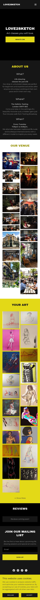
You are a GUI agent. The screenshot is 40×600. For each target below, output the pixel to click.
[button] (35, 4)
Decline (10, 595)
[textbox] (20, 549)
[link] (11, 5)
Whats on (20, 39)
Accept (29, 595)
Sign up (20, 557)
